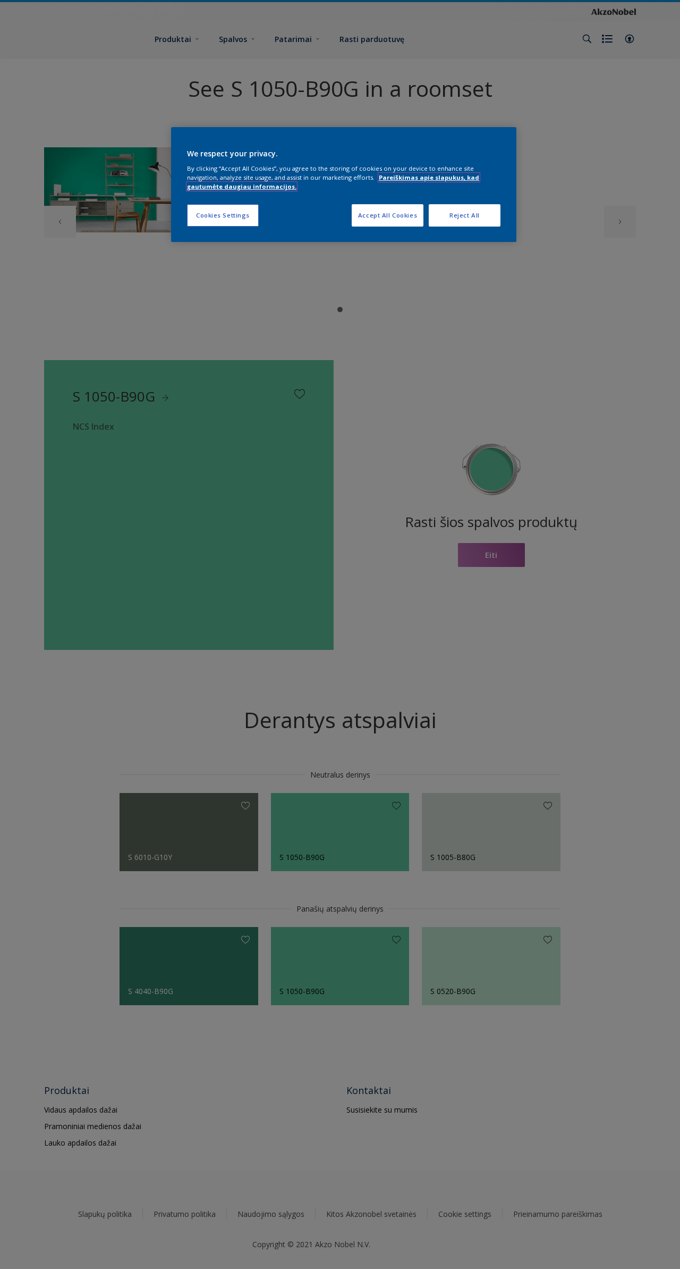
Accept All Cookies (387, 215)
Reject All (464, 215)
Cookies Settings (223, 215)
